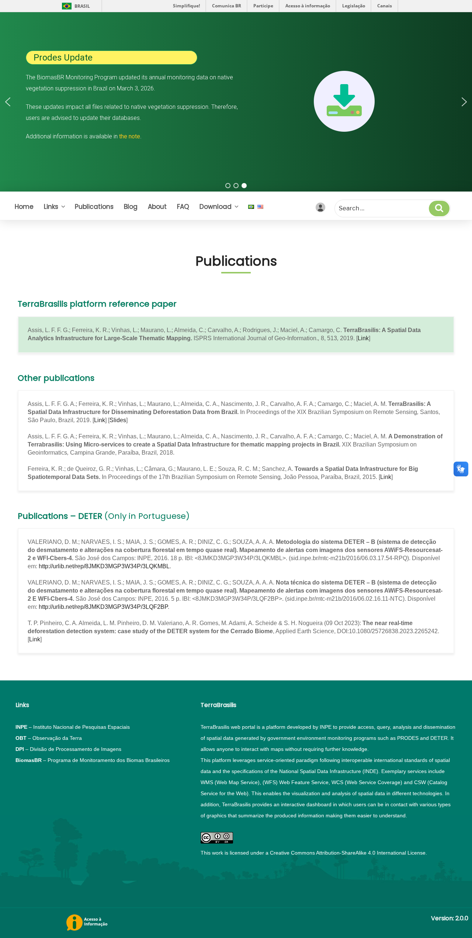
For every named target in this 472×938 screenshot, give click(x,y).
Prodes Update (63, 57)
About (157, 206)
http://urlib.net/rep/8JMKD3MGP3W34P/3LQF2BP (103, 607)
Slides (118, 420)
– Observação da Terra (48, 738)
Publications (94, 206)
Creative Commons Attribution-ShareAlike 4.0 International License (348, 853)
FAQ (183, 206)
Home (24, 206)
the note (129, 136)
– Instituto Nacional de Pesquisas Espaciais (72, 727)
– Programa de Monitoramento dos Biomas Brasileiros (92, 760)
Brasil (82, 6)
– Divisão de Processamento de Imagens (68, 749)
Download (215, 206)
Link (363, 338)
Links (51, 206)
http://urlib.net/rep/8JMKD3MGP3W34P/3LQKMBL (104, 566)
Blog (131, 206)
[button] (8, 102)
